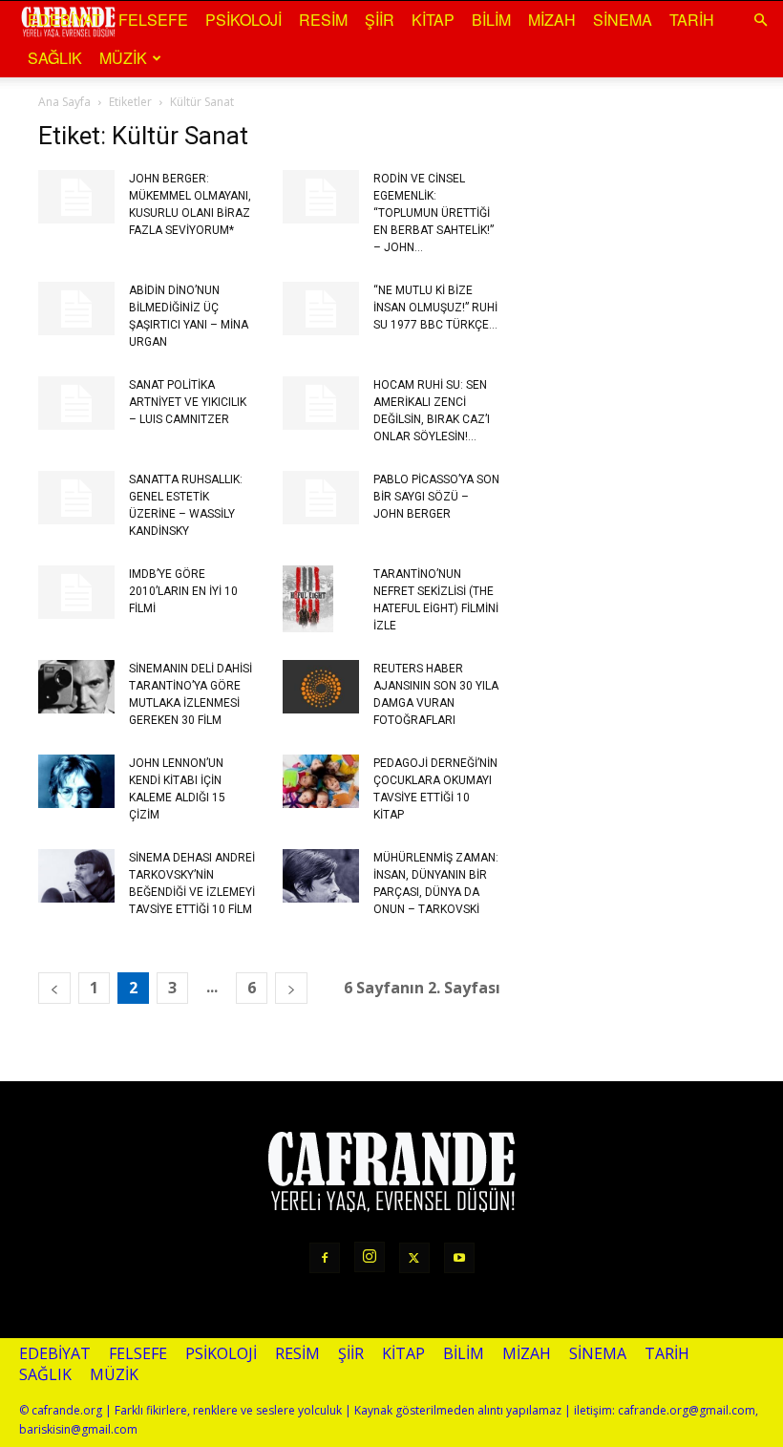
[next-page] (291, 988)
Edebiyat (64, 20)
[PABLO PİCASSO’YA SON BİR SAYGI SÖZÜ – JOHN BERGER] (321, 497)
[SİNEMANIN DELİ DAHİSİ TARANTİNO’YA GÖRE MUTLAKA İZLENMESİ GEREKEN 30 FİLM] (76, 686)
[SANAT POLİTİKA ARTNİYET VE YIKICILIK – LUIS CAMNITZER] (76, 403)
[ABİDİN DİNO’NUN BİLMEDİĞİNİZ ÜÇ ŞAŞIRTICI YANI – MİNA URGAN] (76, 308)
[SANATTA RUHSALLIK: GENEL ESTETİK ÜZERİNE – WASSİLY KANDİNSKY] (76, 497)
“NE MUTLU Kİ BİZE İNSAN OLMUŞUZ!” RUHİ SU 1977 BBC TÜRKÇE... (435, 307)
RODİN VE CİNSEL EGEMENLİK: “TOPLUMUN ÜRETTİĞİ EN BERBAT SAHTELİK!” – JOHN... (433, 213)
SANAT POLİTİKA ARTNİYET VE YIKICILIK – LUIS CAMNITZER (187, 402)
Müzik (123, 58)
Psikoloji (243, 20)
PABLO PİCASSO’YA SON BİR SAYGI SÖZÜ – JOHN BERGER (436, 497)
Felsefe (153, 20)
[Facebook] (324, 1258)
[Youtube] (459, 1258)
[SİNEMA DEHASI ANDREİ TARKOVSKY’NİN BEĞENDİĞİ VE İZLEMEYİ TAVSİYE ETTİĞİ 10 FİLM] (76, 876)
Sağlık (55, 58)
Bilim (491, 20)
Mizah (552, 20)
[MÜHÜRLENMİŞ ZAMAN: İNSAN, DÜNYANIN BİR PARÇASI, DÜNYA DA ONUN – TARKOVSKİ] (321, 876)
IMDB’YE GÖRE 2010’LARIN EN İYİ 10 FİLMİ (183, 591)
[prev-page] (54, 988)
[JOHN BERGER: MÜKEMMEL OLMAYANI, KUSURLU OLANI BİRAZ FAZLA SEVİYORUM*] (76, 196)
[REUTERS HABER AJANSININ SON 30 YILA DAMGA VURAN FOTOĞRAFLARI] (321, 686)
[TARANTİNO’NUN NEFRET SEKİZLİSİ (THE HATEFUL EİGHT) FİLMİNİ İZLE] (321, 598)
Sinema (622, 20)
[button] (760, 19)
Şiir (379, 20)
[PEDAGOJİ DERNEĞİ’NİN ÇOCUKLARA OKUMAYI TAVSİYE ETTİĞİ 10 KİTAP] (321, 781)
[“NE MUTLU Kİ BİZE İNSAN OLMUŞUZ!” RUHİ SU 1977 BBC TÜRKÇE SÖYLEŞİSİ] (321, 308)
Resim (323, 20)
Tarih (691, 20)
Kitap (433, 20)
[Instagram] (369, 1257)
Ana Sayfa (64, 102)
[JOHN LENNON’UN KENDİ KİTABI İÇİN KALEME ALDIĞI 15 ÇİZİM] (76, 781)
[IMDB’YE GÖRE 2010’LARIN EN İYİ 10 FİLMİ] (76, 592)
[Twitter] (414, 1258)
